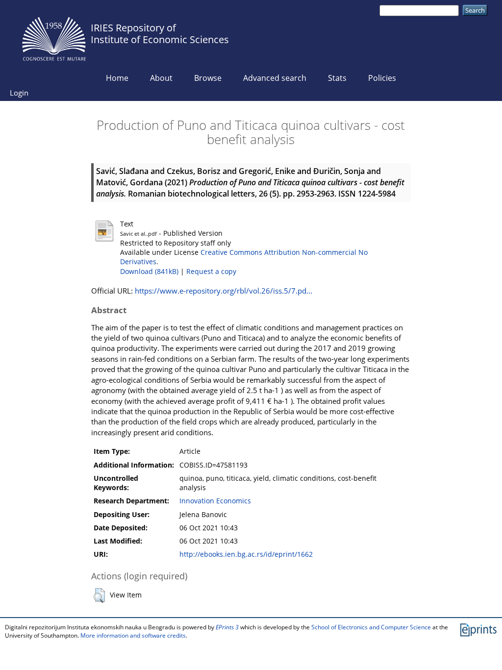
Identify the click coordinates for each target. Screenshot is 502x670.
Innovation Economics (215, 500)
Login (19, 93)
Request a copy (211, 271)
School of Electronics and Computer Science (371, 627)
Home (117, 78)
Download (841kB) (149, 271)
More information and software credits (133, 635)
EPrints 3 (227, 627)
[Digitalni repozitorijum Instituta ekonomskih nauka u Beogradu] (54, 36)
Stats (337, 78)
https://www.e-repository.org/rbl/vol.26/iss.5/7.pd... (223, 291)
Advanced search (274, 78)
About (161, 78)
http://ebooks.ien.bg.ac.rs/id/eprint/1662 (246, 554)
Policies (382, 78)
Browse (208, 78)
